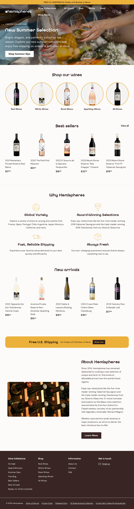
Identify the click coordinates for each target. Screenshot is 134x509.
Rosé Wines (43, 472)
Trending (12, 476)
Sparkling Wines (45, 476)
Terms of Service (32, 503)
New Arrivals (14, 485)
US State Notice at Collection (81, 503)
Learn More (91, 435)
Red (81, 8)
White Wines (44, 468)
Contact (72, 468)
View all (125, 125)
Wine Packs (44, 15)
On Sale (11, 464)
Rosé (103, 8)
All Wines (69, 8)
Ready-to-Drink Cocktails (20, 489)
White (92, 8)
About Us (72, 464)
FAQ (70, 472)
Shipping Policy (61, 503)
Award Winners (15, 468)
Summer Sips (14, 472)
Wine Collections (47, 8)
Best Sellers (13, 480)
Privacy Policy (47, 503)
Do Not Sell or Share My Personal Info (110, 503)
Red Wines (43, 464)
